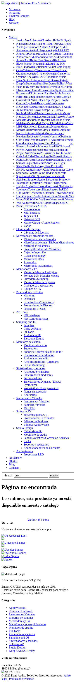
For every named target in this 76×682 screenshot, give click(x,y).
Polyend (65, 146)
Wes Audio (22, 202)
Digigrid (63, 80)
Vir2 (71, 196)
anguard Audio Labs (35, 196)
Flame (30, 96)
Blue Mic (59, 63)
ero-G (64, 202)
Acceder (14, 22)
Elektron (67, 86)
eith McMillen (25, 113)
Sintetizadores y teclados (23, 640)
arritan (66, 96)
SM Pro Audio (24, 169)
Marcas (13, 37)
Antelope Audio (57, 47)
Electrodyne (55, 86)
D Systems (29, 116)
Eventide (68, 90)
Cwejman (51, 73)
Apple (53, 50)
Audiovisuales (17, 607)
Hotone (33, 106)
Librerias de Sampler (21, 617)
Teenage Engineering (54, 182)
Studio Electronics (47, 179)
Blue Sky (21, 66)
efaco (34, 60)
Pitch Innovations (44, 146)
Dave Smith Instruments (30, 80)
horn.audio (52, 186)
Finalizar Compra (19, 15)
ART (66, 50)
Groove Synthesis (26, 103)
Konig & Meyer (60, 113)
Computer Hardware (21, 611)
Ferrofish (21, 96)
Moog (64, 126)
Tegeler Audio (24, 186)
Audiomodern (37, 57)
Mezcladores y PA (19, 621)
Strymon (32, 179)
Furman (56, 96)
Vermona (53, 196)
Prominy (35, 153)
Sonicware (22, 172)
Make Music (63, 119)
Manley (31, 123)
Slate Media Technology (30, 166)
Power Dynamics (26, 149)
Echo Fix (21, 86)
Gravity (63, 100)
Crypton (41, 73)
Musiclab (37, 129)
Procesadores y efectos (22, 634)
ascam (20, 182)
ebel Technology (38, 156)
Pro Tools (14, 630)
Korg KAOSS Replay (22, 650)
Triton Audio (49, 189)
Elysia (19, 90)
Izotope (45, 110)
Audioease (22, 57)
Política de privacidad (21, 678)
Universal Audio (64, 192)
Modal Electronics (40, 126)
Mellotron (61, 123)
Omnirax (35, 139)
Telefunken (39, 186)
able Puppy (62, 66)
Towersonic (35, 189)
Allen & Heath (44, 43)
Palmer (55, 143)
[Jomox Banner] (10, 556)
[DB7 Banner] (14, 535)
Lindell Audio (54, 116)
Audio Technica (63, 53)
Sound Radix (45, 172)
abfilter (50, 93)
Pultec (56, 153)
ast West (66, 83)
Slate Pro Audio (54, 166)
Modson (56, 126)
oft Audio (65, 186)
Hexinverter (57, 103)
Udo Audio (22, 192)
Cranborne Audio (26, 73)
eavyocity (43, 103)
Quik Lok (22, 156)
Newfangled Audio (27, 136)
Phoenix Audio (25, 146)
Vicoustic (63, 196)
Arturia (20, 53)
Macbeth (21, 119)
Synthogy (64, 179)
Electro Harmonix (37, 86)
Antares (43, 47)
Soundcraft (59, 172)
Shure (48, 163)
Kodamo (46, 113)
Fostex (48, 96)
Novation (44, 136)
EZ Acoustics (37, 93)
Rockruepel (42, 159)
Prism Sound (54, 149)
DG (65, 189)
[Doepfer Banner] (12, 549)
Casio (19, 70)
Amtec (67, 43)
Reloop (67, 156)
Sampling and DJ (19, 637)
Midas (26, 126)
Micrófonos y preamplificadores (27, 624)
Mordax (20, 129)
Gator (19, 100)
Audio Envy (47, 53)
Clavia (38, 70)
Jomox (59, 110)
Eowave (44, 90)
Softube (50, 169)
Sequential (31, 163)
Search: (8, 475)
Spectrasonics (24, 176)
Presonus (41, 149)
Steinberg (21, 179)
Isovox (37, 110)
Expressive (22, 93)
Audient (35, 53)
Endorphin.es (31, 90)
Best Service (45, 60)
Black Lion (59, 60)
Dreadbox (43, 83)
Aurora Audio (53, 57)
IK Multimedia (24, 110)
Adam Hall (51, 40)
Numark (54, 136)
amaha (55, 202)
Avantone (66, 57)
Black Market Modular (29, 63)
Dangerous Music (55, 76)
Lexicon (41, 116)
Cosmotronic (59, 70)
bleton (34, 40)
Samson (20, 163)
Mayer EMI (48, 123)
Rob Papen (29, 159)
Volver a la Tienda (38, 519)
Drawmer (31, 83)
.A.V (41, 76)
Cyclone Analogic (26, 76)
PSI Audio (46, 153)
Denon (55, 80)
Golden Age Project (47, 100)
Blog (12, 19)
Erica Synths (56, 90)
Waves (69, 199)
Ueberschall (36, 192)
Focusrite (39, 96)
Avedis (20, 60)
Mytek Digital (50, 129)
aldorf (34, 199)
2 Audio (65, 153)
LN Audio (43, 202)
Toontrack (22, 189)
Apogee (45, 50)
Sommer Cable (64, 169)
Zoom (19, 206)
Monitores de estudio (21, 627)
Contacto (14, 467)
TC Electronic (33, 182)
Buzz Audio (48, 66)
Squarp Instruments (48, 176)
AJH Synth (64, 40)
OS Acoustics (54, 139)
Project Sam (23, 153)
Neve (49, 133)
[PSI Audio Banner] (13, 552)
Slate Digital (59, 163)
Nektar (42, 133)
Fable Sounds (62, 93)
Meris (70, 123)
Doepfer (21, 83)
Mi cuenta (14, 9)
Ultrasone (48, 192)
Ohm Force (23, 139)
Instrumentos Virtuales (22, 614)
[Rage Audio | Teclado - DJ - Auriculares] (26, 3)
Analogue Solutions (27, 47)
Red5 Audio (56, 156)
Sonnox (33, 172)
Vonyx (20, 199)
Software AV (16, 644)
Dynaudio (54, 83)
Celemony (29, 70)
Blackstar (48, 63)
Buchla (37, 66)
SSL (62, 176)
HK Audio (22, 106)
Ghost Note (29, 100)
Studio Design (17, 647)
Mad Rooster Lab (45, 119)
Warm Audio (57, 199)
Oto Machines (24, 143)
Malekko (21, 123)
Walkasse (44, 199)
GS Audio (64, 106)
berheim (65, 136)
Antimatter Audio (26, 50)
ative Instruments (27, 133)
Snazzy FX (39, 169)
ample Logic (63, 159)
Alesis (25, 43)
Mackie (30, 119)
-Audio (68, 116)
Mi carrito (14, 12)
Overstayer (39, 143)
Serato (41, 163)
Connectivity (50, 106)
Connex (47, 70)
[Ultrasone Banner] (13, 542)
